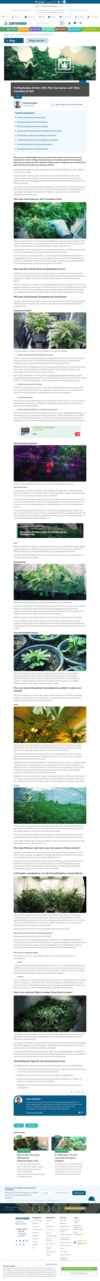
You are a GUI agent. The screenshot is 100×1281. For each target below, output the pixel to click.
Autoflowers (65, 1051)
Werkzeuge (37, 181)
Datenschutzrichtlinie (39, 1200)
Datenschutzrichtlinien (52, 1264)
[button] (17, 104)
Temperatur (79, 413)
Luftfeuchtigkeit (69, 413)
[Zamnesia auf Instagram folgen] (20, 1241)
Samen (59, 609)
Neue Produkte (50, 1226)
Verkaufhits (49, 1229)
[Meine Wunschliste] (75, 23)
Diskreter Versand (50, 1251)
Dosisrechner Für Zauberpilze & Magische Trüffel (78, 1227)
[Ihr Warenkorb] (81, 23)
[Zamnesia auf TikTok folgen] (16, 1244)
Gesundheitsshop (37, 1229)
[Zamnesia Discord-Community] (23, 1244)
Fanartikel (35, 1241)
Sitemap (48, 1255)
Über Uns (48, 1232)
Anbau (19, 1125)
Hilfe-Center (63, 1220)
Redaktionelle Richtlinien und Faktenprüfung (64, 1259)
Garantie (62, 1248)
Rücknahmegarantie (65, 1242)
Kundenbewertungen (51, 1235)
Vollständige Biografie (34, 1113)
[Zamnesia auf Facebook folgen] (16, 1241)
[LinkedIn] (79, 1112)
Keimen (76, 681)
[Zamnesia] (18, 23)
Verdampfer (35, 1226)
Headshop (35, 1223)
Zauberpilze (35, 1235)
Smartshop (35, 1232)
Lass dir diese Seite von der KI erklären (69, 104)
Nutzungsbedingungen (54, 1200)
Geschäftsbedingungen (66, 1234)
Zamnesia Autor (50, 1243)
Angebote (35, 1245)
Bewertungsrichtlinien (65, 1245)
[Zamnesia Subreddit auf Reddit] (20, 1244)
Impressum (63, 1223)
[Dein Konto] (70, 23)
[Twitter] (82, 1112)
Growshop (35, 1238)
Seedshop (31, 1125)
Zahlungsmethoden (65, 1226)
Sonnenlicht (50, 285)
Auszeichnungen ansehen (75, 1208)
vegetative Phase (53, 375)
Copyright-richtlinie (65, 1255)
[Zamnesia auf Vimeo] (23, 1241)
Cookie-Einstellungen (79, 1273)
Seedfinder (49, 1220)
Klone (46, 756)
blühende (17, 378)
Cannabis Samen (37, 1220)
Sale (33, 1248)
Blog (47, 1223)
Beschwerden (63, 1251)
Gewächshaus (21, 258)
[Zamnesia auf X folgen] (27, 1241)
